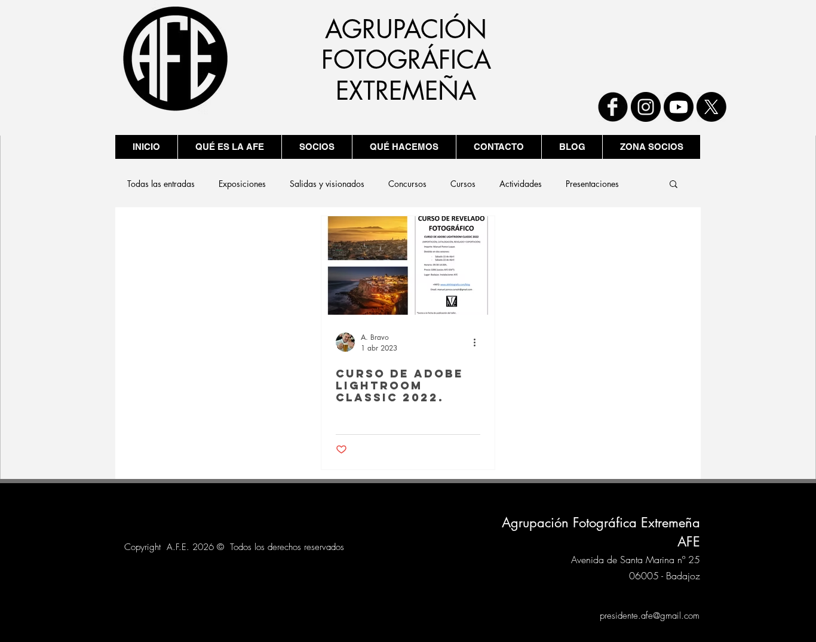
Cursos (463, 184)
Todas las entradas (161, 184)
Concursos (407, 184)
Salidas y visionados (327, 184)
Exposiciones (242, 184)
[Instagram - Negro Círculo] (646, 107)
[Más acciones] (478, 342)
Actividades (520, 184)
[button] (673, 185)
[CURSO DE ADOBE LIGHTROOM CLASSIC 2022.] (408, 265)
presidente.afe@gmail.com (650, 616)
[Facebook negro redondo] (613, 107)
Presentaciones (592, 184)
